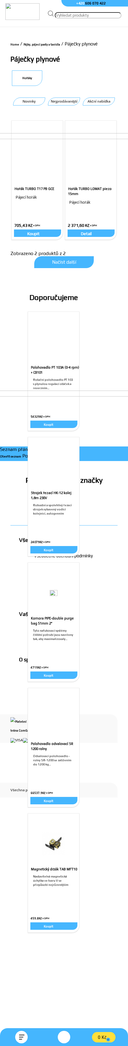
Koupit (48, 801)
